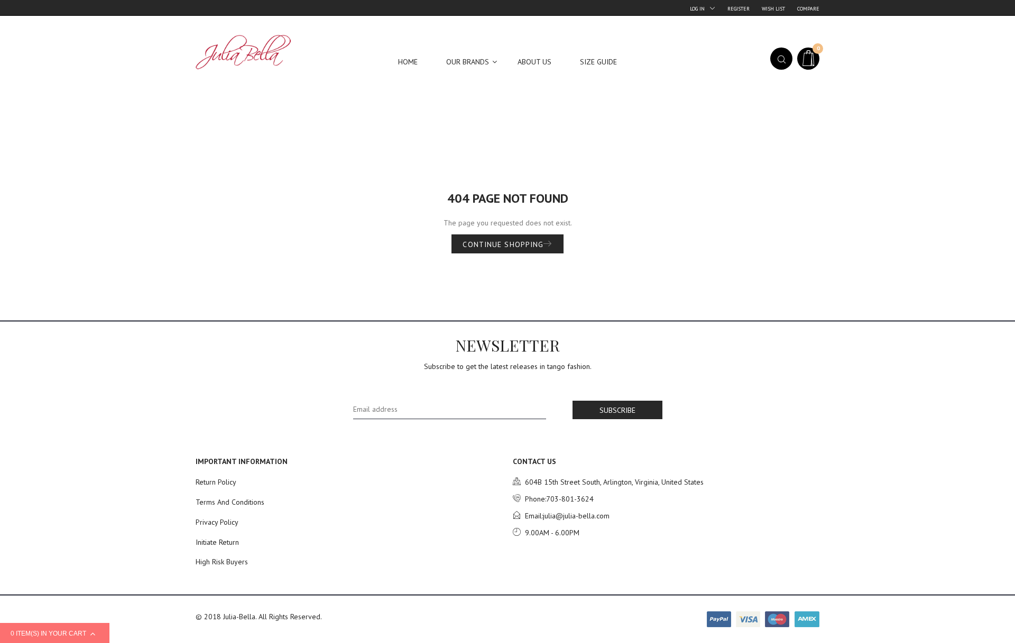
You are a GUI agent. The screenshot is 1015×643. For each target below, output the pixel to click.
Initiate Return (217, 542)
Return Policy (216, 482)
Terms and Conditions (230, 502)
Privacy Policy (217, 522)
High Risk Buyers (222, 561)
